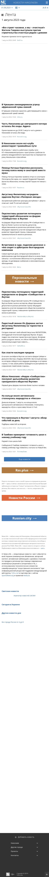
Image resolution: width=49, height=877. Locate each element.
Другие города (17, 847)
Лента (10, 14)
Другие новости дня (11, 613)
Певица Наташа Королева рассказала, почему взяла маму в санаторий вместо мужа (23, 170)
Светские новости (10, 591)
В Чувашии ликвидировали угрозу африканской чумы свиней (21, 105)
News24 (27, 575)
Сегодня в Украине (11, 604)
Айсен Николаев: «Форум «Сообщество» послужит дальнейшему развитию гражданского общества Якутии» (23, 379)
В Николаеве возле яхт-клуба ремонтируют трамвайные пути (19, 144)
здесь (43, 548)
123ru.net (15, 573)
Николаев (15, 843)
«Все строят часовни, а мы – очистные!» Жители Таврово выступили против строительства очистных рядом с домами (24, 30)
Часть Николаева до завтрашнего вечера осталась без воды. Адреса (24, 125)
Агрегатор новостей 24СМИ (24, 596)
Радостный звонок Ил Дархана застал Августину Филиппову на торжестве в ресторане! (22, 326)
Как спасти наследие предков (18, 352)
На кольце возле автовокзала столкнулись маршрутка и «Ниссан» (21, 397)
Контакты (15, 855)
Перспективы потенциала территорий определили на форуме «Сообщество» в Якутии (23, 294)
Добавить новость (26, 837)
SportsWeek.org (8, 575)
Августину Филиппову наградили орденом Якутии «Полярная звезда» (21, 195)
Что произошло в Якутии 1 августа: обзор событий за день (24, 419)
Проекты (14, 851)
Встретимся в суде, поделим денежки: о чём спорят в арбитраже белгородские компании (23, 247)
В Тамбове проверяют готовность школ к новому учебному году (24, 436)
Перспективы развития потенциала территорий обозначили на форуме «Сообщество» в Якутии (21, 216)
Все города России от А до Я (13, 622)
